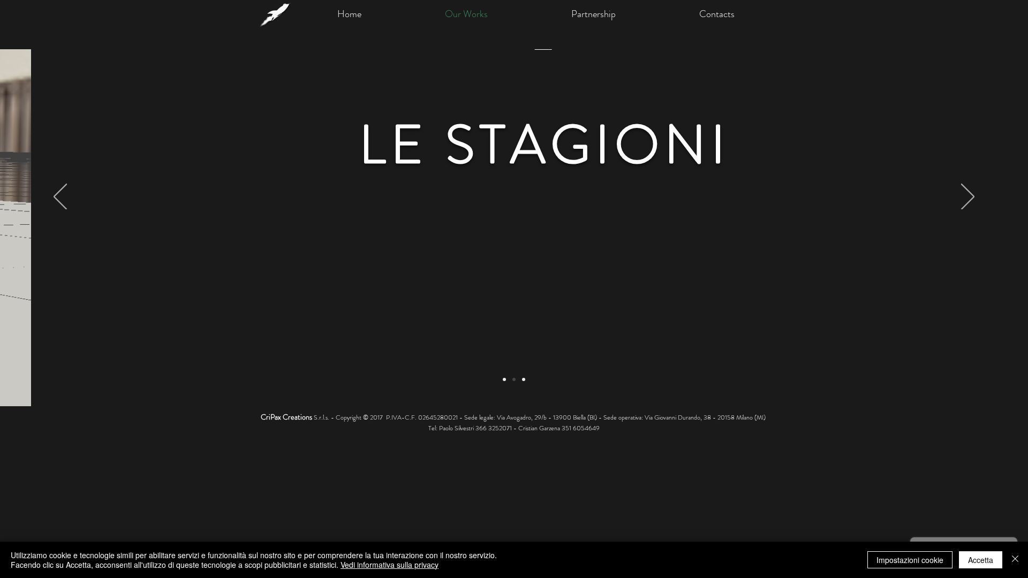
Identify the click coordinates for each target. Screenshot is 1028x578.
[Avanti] (967, 197)
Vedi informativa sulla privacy (390, 564)
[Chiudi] (1015, 559)
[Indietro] (60, 197)
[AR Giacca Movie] (523, 379)
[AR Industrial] (504, 379)
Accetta (980, 559)
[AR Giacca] (514, 379)
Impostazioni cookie (909, 559)
